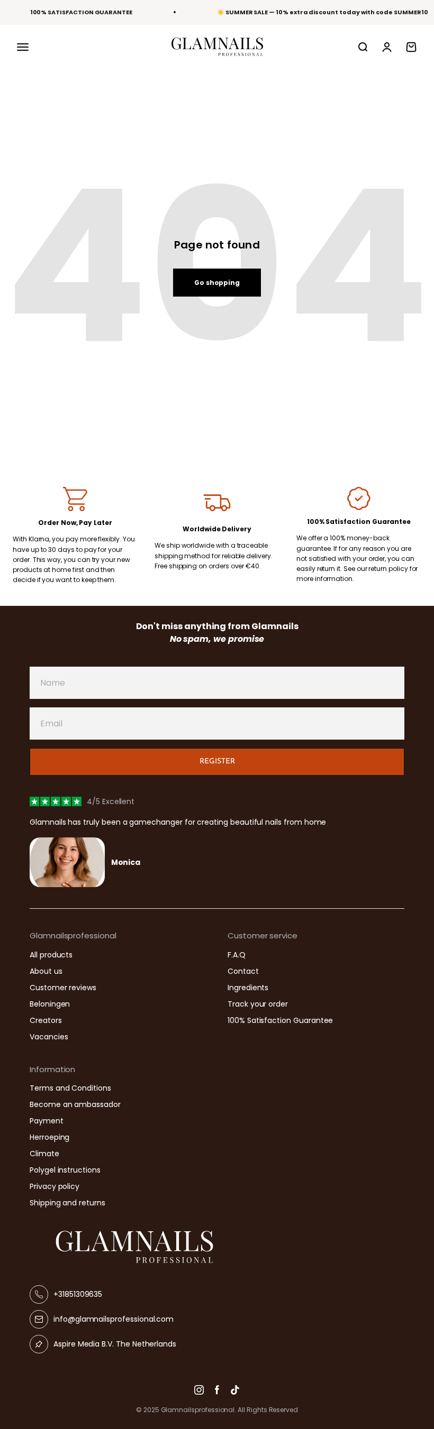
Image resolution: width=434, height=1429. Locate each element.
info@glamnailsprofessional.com (113, 1319)
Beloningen (50, 1004)
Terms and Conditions (70, 1088)
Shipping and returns (67, 1202)
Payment (47, 1120)
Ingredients (248, 987)
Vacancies (49, 1036)
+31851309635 (77, 1294)
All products (51, 954)
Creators (46, 1020)
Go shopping (217, 282)
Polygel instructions (65, 1170)
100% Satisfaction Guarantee (280, 1020)
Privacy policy (54, 1186)
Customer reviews (63, 987)
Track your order (258, 1004)
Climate (44, 1153)
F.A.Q (237, 954)
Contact (243, 971)
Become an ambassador (75, 1104)
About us (46, 971)
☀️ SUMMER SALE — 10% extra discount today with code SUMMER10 (322, 12)
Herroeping (49, 1137)
